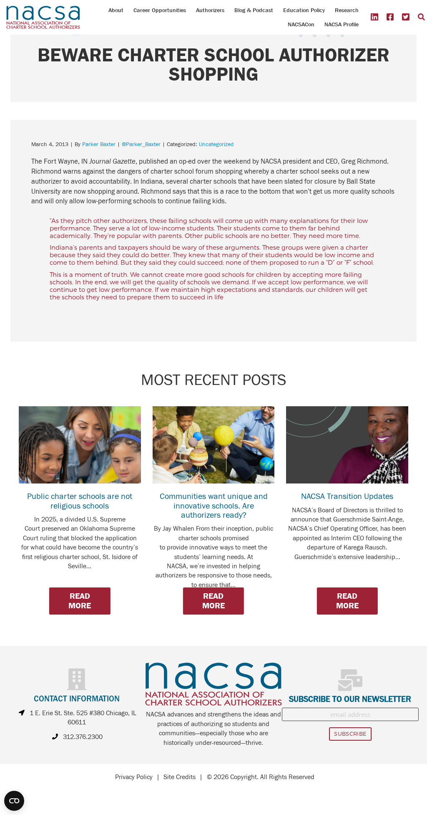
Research (347, 10)
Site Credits (179, 777)
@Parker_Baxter (141, 144)
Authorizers (210, 10)
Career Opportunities (159, 10)
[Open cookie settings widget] (14, 801)
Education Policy (304, 10)
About (115, 10)
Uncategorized (216, 144)
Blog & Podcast (253, 10)
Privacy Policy (134, 777)
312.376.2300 (83, 737)
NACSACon (301, 24)
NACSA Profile (341, 24)
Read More (79, 600)
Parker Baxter (99, 144)
